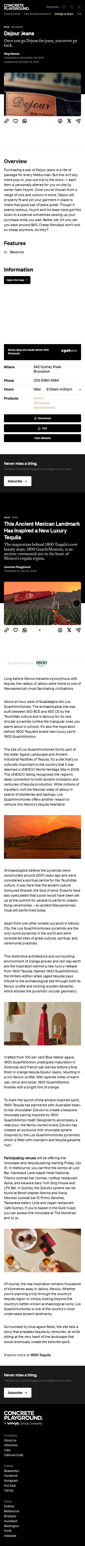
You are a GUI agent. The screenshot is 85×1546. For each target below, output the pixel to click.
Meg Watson (12, 53)
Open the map (15, 280)
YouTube (10, 1485)
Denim (39, 398)
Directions (44, 418)
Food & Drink (12, 13)
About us (10, 1440)
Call (44, 428)
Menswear (42, 403)
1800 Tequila (40, 1355)
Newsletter (11, 1471)
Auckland (10, 1521)
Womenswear (44, 408)
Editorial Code (13, 1455)
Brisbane (10, 1516)
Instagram (11, 1481)
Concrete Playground (17, 567)
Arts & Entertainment (37, 13)
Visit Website (42, 438)
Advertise (11, 1445)
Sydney (9, 1506)
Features (15, 243)
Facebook (10, 1476)
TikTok (8, 1490)
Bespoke (17, 252)
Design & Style (64, 13)
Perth (8, 1531)
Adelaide (10, 1536)
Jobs (7, 1450)
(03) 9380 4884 (46, 380)
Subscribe (52, 7)
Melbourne (11, 1511)
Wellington (11, 1526)
